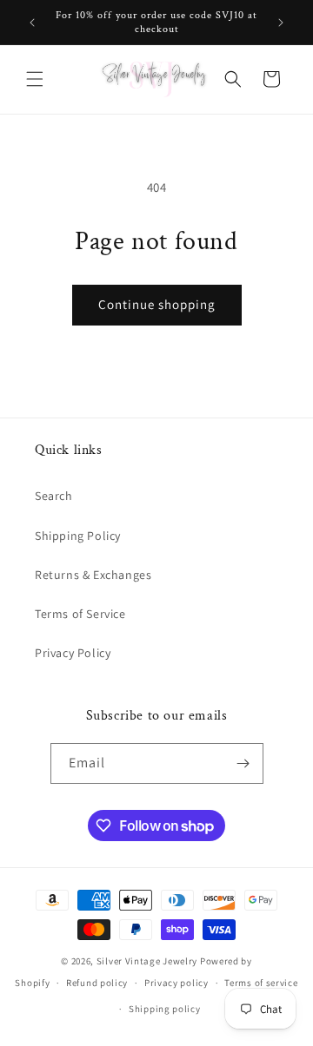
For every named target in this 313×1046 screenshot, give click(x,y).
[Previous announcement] (32, 22)
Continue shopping (157, 304)
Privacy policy (176, 983)
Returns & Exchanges (93, 574)
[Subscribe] (243, 763)
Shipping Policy (78, 535)
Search (54, 495)
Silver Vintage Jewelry (147, 961)
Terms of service (260, 983)
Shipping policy (165, 1009)
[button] (35, 79)
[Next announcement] (281, 22)
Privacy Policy (72, 653)
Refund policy (97, 983)
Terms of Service (80, 614)
